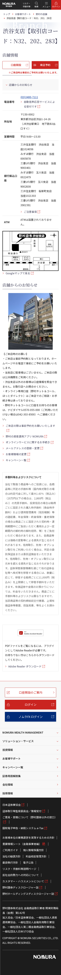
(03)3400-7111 (29, 97)
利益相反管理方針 (36, 856)
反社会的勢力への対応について (20, 875)
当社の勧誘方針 (11, 856)
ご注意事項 (30, 212)
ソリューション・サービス (18, 741)
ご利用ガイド (10, 850)
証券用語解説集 (11, 776)
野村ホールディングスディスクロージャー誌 (28, 894)
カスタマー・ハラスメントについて (23, 881)
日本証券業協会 (11, 805)
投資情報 (7, 750)
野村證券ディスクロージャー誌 (20, 887)
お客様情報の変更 (16, 454)
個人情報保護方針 (33, 850)
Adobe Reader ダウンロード (24, 666)
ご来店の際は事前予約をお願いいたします (30, 426)
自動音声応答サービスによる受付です (39, 104)
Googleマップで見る (18, 273)
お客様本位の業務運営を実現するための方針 (28, 837)
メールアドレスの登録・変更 (23, 448)
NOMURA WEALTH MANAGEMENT (22, 732)
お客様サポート (11, 758)
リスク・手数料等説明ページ (19, 869)
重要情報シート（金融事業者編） (21, 844)
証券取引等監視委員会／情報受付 (21, 811)
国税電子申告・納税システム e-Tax (22, 828)
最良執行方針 (10, 862)
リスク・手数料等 (26, 5)
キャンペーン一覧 (16, 460)
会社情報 (7, 784)
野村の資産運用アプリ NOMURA (24, 436)
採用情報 (7, 793)
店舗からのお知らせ (20, 85)
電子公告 (28, 862)
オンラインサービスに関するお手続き (28, 442)
